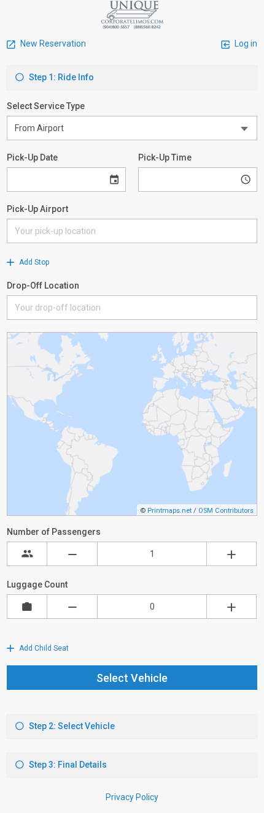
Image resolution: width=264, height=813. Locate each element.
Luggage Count (37, 584)
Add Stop (33, 262)
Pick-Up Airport (37, 209)
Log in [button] (245, 43)
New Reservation (52, 43)
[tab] (132, 78)
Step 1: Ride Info (60, 77)
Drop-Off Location (43, 285)
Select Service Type (46, 106)
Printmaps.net (169, 511)
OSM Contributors (226, 511)
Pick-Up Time (165, 157)
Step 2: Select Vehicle (71, 726)
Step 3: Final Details (67, 765)
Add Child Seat (43, 648)
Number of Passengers (54, 532)
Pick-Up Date (32, 157)
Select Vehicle (132, 677)
